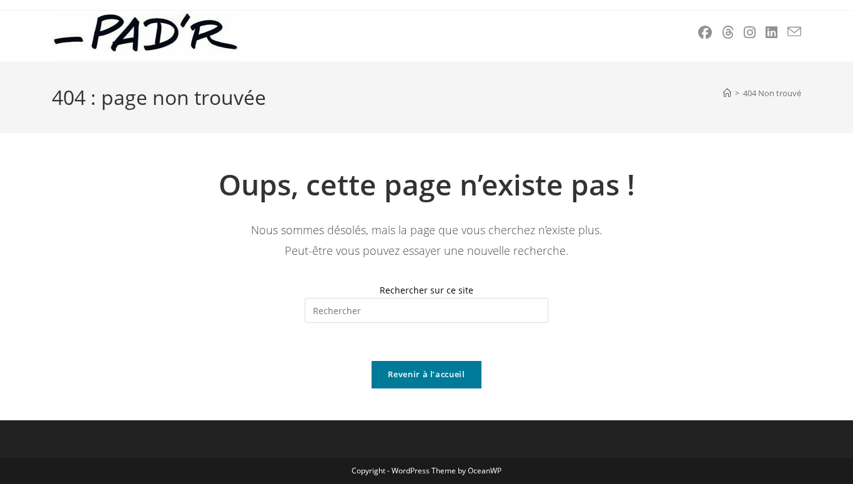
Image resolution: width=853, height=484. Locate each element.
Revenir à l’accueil (426, 374)
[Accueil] (727, 93)
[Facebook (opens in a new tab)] (705, 32)
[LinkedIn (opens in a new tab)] (771, 32)
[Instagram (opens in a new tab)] (750, 32)
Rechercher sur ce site (426, 290)
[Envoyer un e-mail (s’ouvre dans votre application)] (794, 32)
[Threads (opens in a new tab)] (728, 32)
